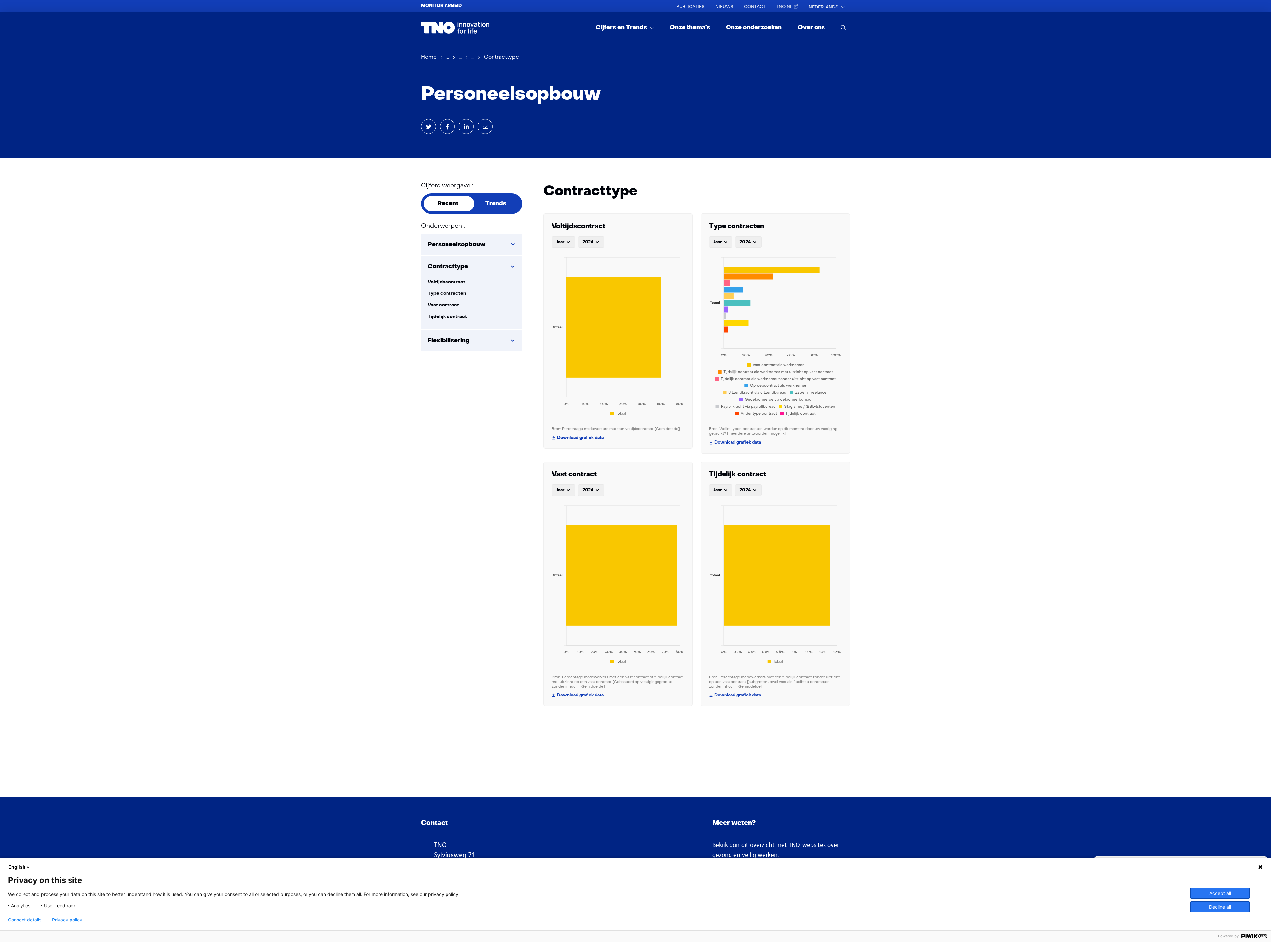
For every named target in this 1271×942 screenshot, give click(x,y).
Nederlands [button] (824, 7)
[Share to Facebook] (447, 126)
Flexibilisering (449, 340)
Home (429, 57)
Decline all (1220, 907)
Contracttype (448, 266)
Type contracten (447, 293)
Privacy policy (67, 919)
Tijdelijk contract (447, 316)
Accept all (1220, 893)
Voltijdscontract (446, 282)
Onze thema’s (690, 27)
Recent (447, 203)
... (447, 57)
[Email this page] (485, 126)
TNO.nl (784, 6)
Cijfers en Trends (622, 27)
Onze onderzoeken (754, 27)
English (16, 867)
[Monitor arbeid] (455, 27)
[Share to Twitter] (428, 126)
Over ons (811, 27)
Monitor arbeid (441, 5)
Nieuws (724, 6)
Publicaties (690, 6)
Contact (755, 6)
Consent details (24, 919)
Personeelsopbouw (457, 244)
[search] (843, 27)
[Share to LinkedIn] (466, 126)
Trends (495, 203)
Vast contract (443, 305)
